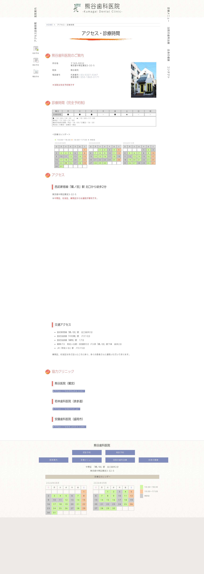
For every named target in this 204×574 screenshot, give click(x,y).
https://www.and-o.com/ (70, 427)
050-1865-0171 (90, 77)
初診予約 (36, 53)
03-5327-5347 (89, 75)
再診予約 (36, 65)
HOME (50, 25)
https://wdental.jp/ (67, 409)
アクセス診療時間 (35, 32)
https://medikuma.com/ (69, 391)
